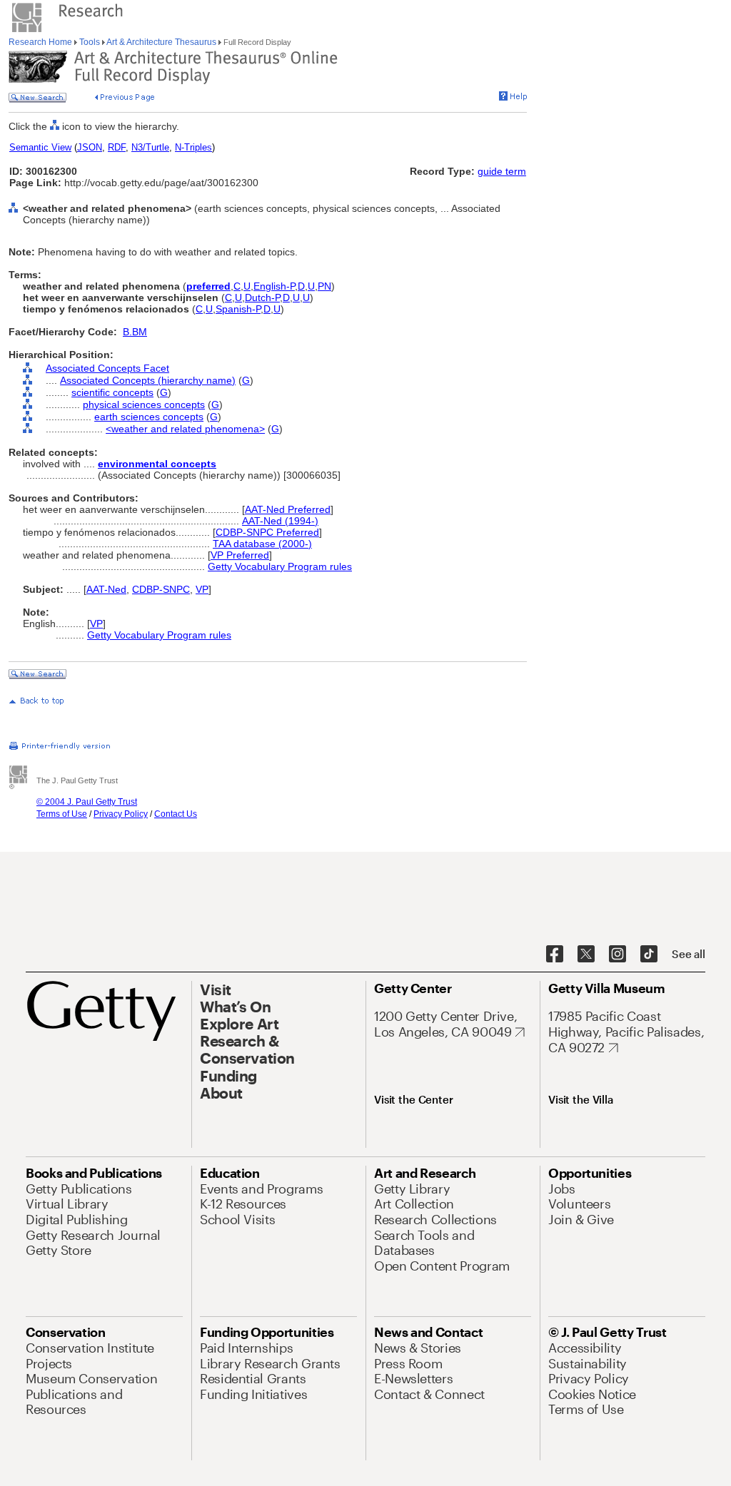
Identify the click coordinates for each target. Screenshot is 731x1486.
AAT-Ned (106, 589)
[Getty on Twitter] (586, 954)
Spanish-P (238, 309)
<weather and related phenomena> (185, 428)
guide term (502, 171)
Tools (89, 42)
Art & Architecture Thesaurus (161, 42)
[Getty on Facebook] (554, 954)
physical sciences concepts (144, 404)
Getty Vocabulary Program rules (280, 566)
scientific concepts (112, 392)
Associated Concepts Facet (107, 368)
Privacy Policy (121, 814)
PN (324, 286)
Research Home (41, 42)
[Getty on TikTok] (648, 954)
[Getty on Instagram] (617, 954)
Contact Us (175, 814)
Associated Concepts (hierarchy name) (148, 380)
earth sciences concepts (148, 416)
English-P (274, 286)
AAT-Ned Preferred (288, 509)
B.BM (135, 331)
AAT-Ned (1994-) (280, 520)
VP (202, 589)
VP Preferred (240, 555)
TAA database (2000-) (262, 543)
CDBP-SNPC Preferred (267, 532)
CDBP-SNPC (161, 589)
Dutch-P (262, 297)
